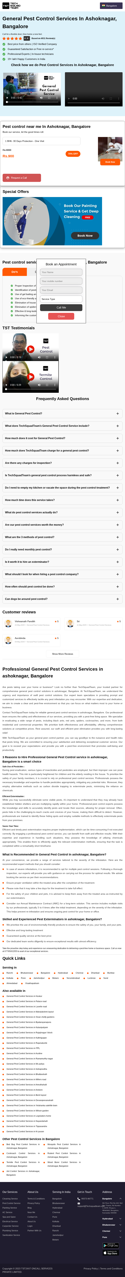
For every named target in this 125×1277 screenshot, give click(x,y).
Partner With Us (34, 1230)
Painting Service (9, 1208)
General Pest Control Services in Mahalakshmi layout (30, 1012)
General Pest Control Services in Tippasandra (27, 1126)
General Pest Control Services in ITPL (23, 1048)
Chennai (79, 973)
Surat (105, 978)
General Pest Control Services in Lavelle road (27, 1006)
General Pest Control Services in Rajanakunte (27, 1043)
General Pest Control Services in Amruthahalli (27, 1085)
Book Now (110, 162)
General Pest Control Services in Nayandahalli (27, 1121)
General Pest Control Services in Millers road (26, 1079)
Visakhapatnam (32, 983)
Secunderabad (73, 978)
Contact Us (32, 1217)
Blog (30, 1208)
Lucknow (92, 978)
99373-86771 (87, 1199)
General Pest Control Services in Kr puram (25, 1131)
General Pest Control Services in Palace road (27, 1001)
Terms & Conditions (36, 1199)
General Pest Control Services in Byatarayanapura (29, 1022)
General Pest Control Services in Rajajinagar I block (29, 1032)
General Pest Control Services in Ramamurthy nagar (30, 1059)
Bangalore (45, 973)
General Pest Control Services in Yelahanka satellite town (32, 1105)
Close (61, 316)
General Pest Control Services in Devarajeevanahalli (30, 1100)
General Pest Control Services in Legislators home (29, 1116)
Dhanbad (95, 973)
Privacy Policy (34, 1203)
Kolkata (10, 978)
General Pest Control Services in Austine (24, 1053)
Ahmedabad (12, 983)
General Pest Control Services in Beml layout (26, 1095)
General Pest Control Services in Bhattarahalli (27, 1074)
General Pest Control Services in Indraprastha (27, 1069)
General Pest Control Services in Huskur (24, 996)
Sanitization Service (11, 1235)
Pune (23, 978)
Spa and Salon (9, 1217)
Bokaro (55, 978)
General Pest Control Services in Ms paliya (25, 1064)
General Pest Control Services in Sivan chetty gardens (30, 1017)
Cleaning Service (10, 1199)
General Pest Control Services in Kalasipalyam (27, 1027)
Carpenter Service (10, 1226)
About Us (32, 1221)
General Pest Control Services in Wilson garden (28, 1111)
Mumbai (110, 973)
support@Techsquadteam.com (90, 1206)
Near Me (31, 1212)
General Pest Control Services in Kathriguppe (27, 1038)
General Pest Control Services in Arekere (25, 1090)
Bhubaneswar (27, 973)
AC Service (7, 1212)
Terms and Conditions (111, 1268)
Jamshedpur (39, 978)
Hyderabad (63, 973)
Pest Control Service (11, 1203)
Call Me (61, 307)
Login (30, 1226)
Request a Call (19, 177)
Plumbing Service (10, 1230)
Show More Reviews (62, 654)
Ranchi (10, 973)
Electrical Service (10, 1221)
